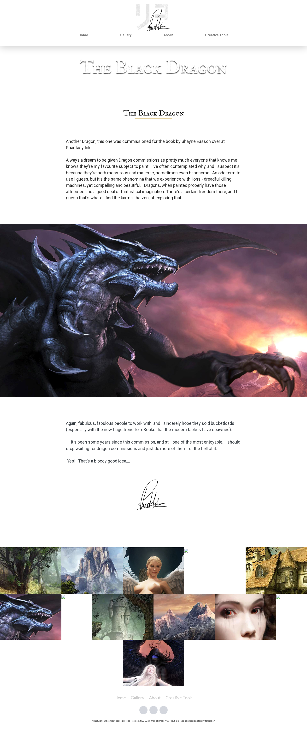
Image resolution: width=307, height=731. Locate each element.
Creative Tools (217, 35)
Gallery (125, 35)
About (168, 35)
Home (83, 35)
